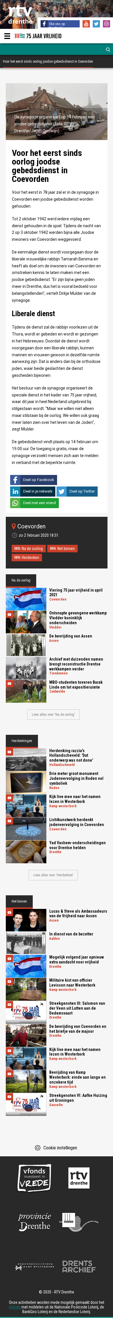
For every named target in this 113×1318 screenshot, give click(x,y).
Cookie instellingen (60, 1148)
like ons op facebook (57, 26)
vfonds (15, 1307)
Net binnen (66, 548)
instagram (107, 24)
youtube (87, 24)
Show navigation (7, 36)
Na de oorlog (32, 548)
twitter (97, 24)
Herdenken (30, 557)
